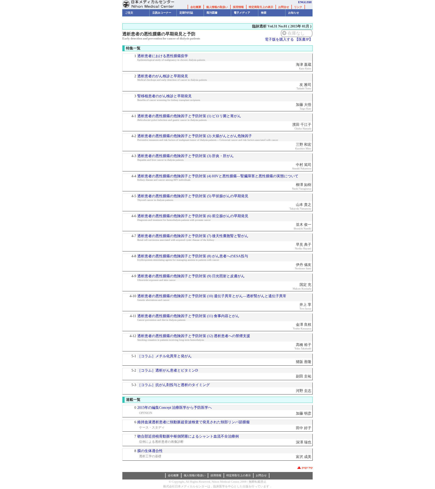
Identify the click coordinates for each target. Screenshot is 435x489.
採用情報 (238, 7)
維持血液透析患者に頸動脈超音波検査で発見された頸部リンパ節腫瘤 (193, 422)
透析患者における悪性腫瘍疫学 (162, 56)
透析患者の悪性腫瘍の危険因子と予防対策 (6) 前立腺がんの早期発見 (192, 216)
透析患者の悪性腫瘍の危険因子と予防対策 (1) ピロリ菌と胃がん (189, 116)
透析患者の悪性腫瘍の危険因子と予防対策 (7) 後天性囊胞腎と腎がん (192, 236)
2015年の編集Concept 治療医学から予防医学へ (174, 407)
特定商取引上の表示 (261, 7)
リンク (298, 7)
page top (307, 467)
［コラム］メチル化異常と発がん (164, 356)
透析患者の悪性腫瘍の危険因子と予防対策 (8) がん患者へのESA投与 (192, 256)
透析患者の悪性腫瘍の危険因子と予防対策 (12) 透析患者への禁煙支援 (193, 336)
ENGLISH (305, 2)
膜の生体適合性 (150, 451)
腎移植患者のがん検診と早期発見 (164, 96)
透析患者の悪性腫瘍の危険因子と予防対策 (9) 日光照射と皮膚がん (191, 276)
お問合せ (283, 7)
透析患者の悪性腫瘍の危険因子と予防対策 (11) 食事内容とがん (188, 316)
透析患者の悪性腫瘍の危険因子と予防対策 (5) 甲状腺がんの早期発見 (192, 196)
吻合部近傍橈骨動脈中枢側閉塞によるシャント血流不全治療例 (188, 436)
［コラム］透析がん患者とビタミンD (167, 370)
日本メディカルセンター (151, 4)
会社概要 (195, 7)
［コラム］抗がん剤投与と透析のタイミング (173, 385)
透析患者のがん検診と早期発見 (162, 76)
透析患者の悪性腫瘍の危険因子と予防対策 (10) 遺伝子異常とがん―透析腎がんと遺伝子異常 (211, 296)
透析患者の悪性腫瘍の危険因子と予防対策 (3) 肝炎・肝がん (185, 156)
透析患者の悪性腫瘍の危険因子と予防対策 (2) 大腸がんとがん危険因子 (194, 136)
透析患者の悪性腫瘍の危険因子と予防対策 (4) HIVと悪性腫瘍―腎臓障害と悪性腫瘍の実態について (217, 176)
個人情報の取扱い (217, 7)
